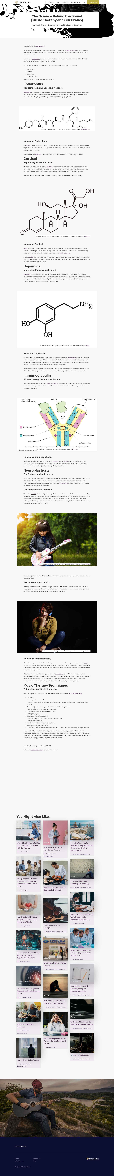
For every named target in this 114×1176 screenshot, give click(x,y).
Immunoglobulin (52, 383)
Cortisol (49, 167)
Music (26, 248)
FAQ (58, 2)
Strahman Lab (39, 46)
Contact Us (65, 2)
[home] (23, 2)
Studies (66, 461)
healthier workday (65, 253)
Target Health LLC (84, 129)
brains (28, 145)
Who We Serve (75, 2)
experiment (59, 674)
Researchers (72, 357)
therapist (38, 154)
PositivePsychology (75, 693)
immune (55, 461)
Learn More (93, 2)
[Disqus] (57, 778)
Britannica (74, 449)
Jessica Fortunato (36, 750)
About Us (51, 2)
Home (17, 1158)
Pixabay (87, 345)
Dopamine (27, 274)
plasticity (34, 494)
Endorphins (27, 92)
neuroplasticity (64, 483)
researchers (36, 59)
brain (34, 587)
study (31, 257)
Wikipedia (86, 236)
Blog (84, 2)
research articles (71, 50)
